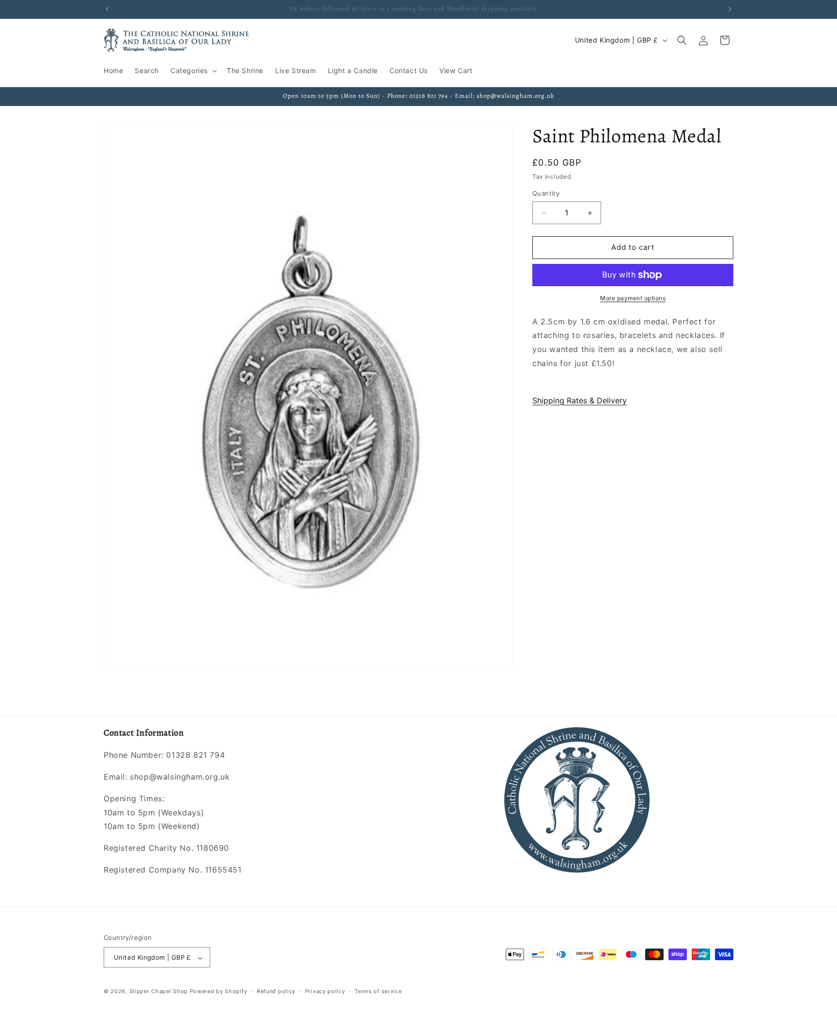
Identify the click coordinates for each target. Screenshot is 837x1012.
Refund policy (276, 991)
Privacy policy (325, 991)
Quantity (545, 194)
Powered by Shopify (219, 991)
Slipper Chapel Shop (158, 991)
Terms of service (378, 991)
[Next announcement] (730, 9)
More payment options (633, 298)
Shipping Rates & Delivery (579, 401)
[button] (193, 71)
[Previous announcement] (107, 9)
